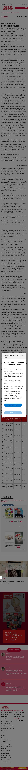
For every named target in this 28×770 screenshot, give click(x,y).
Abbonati (22, 355)
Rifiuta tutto (13, 413)
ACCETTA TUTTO (13, 405)
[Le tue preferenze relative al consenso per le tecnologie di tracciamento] (1, 577)
